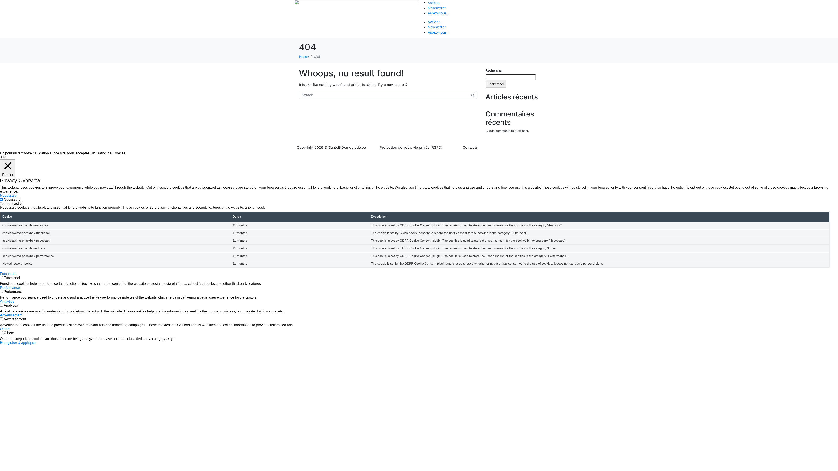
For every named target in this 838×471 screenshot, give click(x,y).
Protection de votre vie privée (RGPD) (411, 147)
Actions (434, 2)
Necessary (12, 199)
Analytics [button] (7, 301)
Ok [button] (3, 157)
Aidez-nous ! (438, 13)
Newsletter (437, 8)
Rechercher (494, 70)
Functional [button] (8, 274)
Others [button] (5, 329)
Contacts (470, 147)
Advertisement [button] (11, 315)
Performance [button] (10, 288)
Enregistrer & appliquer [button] (18, 343)
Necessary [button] (8, 195)
